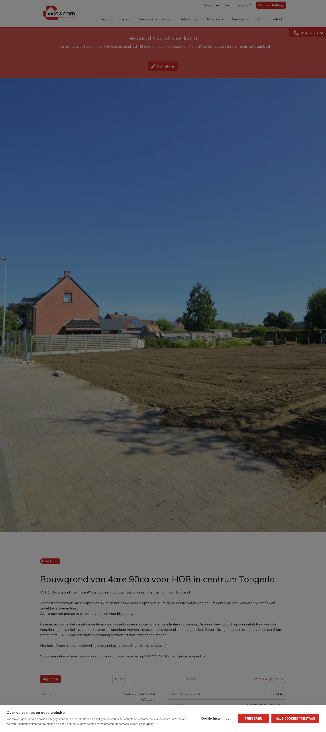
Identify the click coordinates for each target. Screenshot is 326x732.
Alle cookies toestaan (295, 718)
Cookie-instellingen (216, 718)
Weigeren (253, 718)
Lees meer (146, 724)
